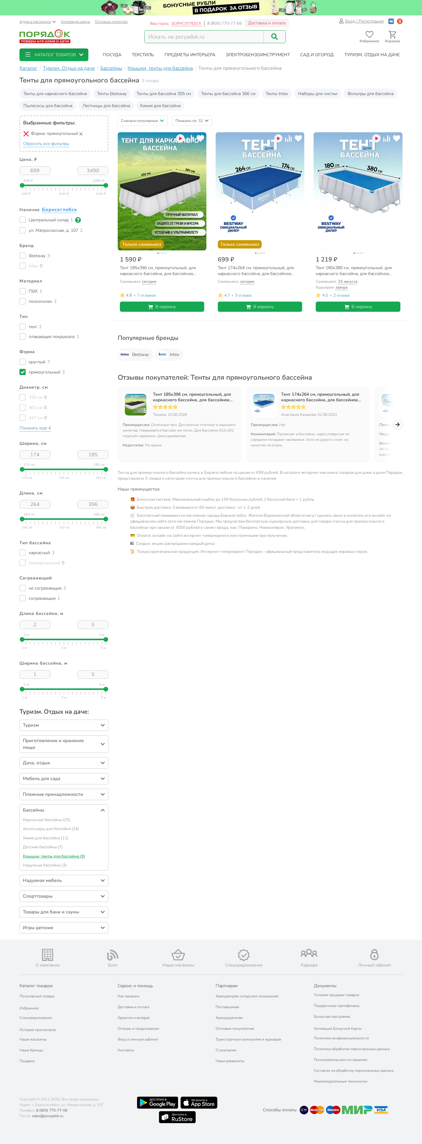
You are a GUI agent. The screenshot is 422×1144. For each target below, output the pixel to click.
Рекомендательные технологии (340, 1081)
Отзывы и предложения (138, 1028)
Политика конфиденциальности (341, 1038)
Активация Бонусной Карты (338, 1028)
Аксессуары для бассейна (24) (51, 829)
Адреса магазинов (35, 21)
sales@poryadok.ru (47, 1115)
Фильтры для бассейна (371, 94)
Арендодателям (229, 1017)
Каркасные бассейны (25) (46, 820)
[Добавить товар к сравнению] (190, 138)
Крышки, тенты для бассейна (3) (54, 856)
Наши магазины (33, 1039)
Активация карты (75, 21)
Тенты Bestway (112, 94)
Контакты (126, 1050)
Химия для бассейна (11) (45, 838)
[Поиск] (274, 37)
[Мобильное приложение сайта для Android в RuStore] (177, 1117)
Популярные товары (37, 996)
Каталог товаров (36, 986)
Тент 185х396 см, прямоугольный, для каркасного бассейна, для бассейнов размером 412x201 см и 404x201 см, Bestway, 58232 (192, 397)
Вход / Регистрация (364, 21)
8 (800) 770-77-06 (224, 23)
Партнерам (227, 986)
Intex (174, 354)
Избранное (29, 1008)
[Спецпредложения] (244, 955)
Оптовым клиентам (111, 21)
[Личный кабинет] (374, 954)
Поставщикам (227, 1006)
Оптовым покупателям (235, 1028)
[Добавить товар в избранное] (200, 138)
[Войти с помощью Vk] (391, 21)
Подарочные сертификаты (337, 1005)
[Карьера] (309, 953)
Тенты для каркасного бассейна (55, 94)
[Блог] (113, 955)
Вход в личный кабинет (138, 1039)
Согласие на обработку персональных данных (354, 1070)
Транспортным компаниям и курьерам (248, 1039)
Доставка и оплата (266, 23)
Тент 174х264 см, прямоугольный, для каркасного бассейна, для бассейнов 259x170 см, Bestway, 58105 (320, 397)
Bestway (140, 354)
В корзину (165, 307)
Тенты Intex (277, 94)
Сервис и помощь (135, 986)
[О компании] (47, 955)
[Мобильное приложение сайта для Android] (157, 1102)
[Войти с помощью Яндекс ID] (400, 21)
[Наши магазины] (178, 954)
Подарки (27, 1060)
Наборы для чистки (317, 94)
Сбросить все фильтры (46, 144)
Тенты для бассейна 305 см (164, 94)
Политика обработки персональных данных (352, 1048)
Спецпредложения (35, 1017)
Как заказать (128, 996)
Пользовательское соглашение (340, 1059)
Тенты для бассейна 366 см (228, 94)
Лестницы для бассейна (106, 106)
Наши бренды (31, 1050)
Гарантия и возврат (134, 1017)
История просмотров (37, 1029)
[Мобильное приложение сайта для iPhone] (198, 1102)
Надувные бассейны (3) (45, 865)
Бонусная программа (332, 1016)
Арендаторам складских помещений (247, 996)
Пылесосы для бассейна (47, 106)
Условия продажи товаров (336, 994)
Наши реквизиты (230, 1060)
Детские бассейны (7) (43, 847)
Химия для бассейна (160, 106)
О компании (226, 1050)
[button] (53, 54)
